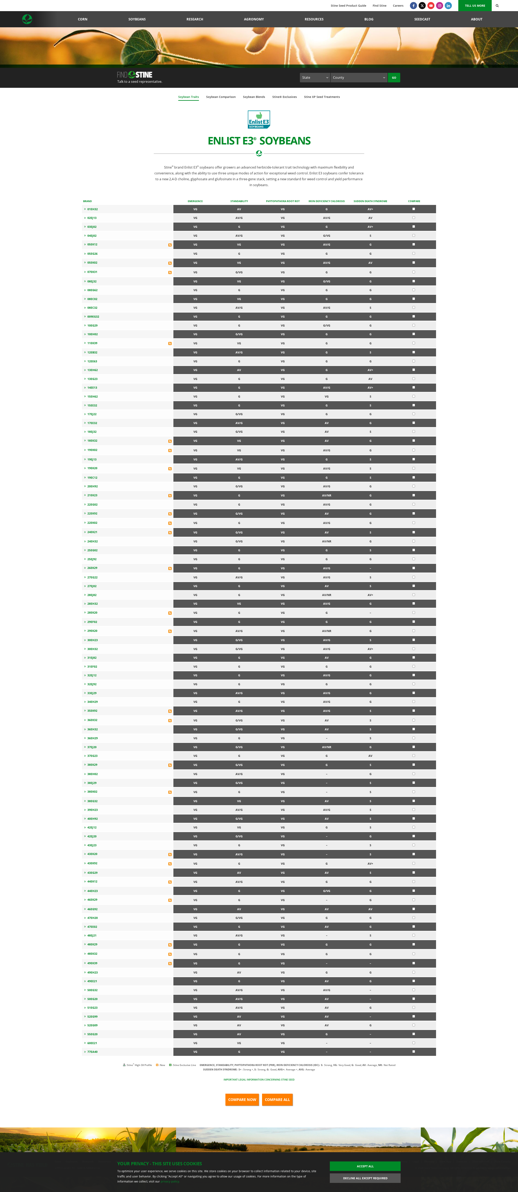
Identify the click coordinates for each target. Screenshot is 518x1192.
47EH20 (92, 918)
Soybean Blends (254, 97)
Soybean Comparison (221, 97)
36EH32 (92, 729)
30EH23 (92, 640)
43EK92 (92, 863)
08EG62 (92, 290)
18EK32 (92, 440)
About (476, 19)
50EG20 (92, 999)
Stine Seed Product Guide (348, 5)
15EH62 (92, 396)
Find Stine (379, 5)
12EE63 (92, 361)
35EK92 (92, 711)
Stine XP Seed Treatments (322, 97)
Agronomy (254, 19)
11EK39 (92, 343)
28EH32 (92, 604)
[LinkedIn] (448, 5)
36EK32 (92, 720)
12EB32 (92, 352)
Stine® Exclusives (284, 97)
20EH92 (92, 486)
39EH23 (92, 810)
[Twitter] (422, 5)
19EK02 (92, 450)
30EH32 (92, 649)
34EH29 (92, 702)
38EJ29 (92, 783)
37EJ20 (92, 747)
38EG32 (92, 801)
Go (394, 78)
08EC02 (92, 299)
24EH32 (92, 541)
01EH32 (92, 209)
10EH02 (92, 334)
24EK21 (92, 532)
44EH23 (92, 891)
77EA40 (92, 1052)
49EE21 (92, 981)
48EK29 (92, 944)
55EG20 (92, 1034)
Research (195, 19)
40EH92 (92, 819)
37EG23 (92, 756)
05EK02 (92, 262)
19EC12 (92, 477)
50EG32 (92, 990)
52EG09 (92, 1025)
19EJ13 (92, 459)
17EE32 (92, 423)
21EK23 (92, 495)
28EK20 (92, 612)
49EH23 (92, 972)
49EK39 (92, 963)
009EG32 (93, 316)
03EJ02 (92, 227)
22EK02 (92, 523)
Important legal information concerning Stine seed (259, 1079)
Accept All (365, 1166)
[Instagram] (439, 5)
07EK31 (92, 272)
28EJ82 (92, 595)
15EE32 (92, 405)
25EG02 (92, 550)
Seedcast (422, 19)
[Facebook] (413, 5)
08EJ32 (92, 281)
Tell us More (475, 5)
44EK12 (92, 881)
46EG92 (92, 909)
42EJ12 (92, 827)
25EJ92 (92, 559)
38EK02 (92, 791)
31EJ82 (92, 658)
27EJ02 (92, 586)
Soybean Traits (188, 97)
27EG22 (92, 577)
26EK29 (92, 568)
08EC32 (92, 308)
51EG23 (92, 1008)
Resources (314, 19)
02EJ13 (92, 218)
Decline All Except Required (365, 1178)
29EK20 (92, 631)
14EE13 (92, 387)
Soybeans (137, 19)
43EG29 (92, 873)
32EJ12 (92, 675)
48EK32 (92, 954)
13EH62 (92, 370)
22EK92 (92, 513)
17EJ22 (92, 414)
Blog (369, 19)
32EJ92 (92, 684)
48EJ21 (92, 935)
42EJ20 (92, 836)
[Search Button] (497, 5)
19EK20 (92, 468)
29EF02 (92, 622)
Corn (82, 19)
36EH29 (92, 738)
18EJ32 (92, 432)
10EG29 (92, 325)
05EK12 (92, 244)
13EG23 (92, 379)
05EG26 (92, 254)
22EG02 (92, 504)
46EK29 (92, 899)
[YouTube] (430, 5)
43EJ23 (92, 845)
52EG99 (92, 1016)
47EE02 (92, 927)
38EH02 (92, 774)
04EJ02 (92, 236)
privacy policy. (170, 1181)
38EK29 (92, 765)
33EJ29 (92, 693)
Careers (398, 5)
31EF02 (92, 666)
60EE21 (92, 1043)
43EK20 (92, 854)
